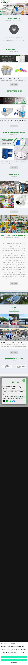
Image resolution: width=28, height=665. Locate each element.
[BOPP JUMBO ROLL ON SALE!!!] (14, 9)
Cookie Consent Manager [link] (6, 643)
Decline (14, 659)
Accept (14, 656)
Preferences (14, 662)
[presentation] (7, 9)
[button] (11, 13)
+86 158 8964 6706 (19, 391)
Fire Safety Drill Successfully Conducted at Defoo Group (14, 342)
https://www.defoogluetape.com (12, 394)
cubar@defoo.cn (10, 393)
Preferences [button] (7, 653)
